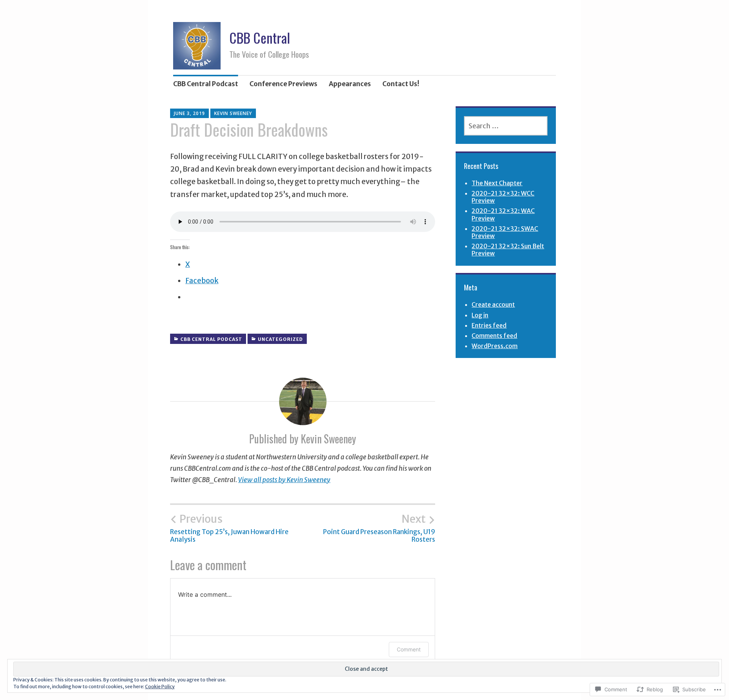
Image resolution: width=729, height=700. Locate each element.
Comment (409, 649)
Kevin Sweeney (233, 113)
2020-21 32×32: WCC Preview (503, 196)
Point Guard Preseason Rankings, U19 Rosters (379, 528)
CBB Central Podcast (205, 84)
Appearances (350, 84)
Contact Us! (400, 84)
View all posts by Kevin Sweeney (284, 480)
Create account (493, 304)
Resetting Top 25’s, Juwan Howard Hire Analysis (229, 528)
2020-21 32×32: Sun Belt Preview (508, 249)
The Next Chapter (497, 183)
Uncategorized (280, 339)
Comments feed (494, 335)
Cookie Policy (160, 686)
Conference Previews (283, 84)
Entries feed (489, 325)
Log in (480, 315)
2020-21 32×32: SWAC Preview (505, 232)
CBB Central (259, 37)
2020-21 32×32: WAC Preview (503, 214)
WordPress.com (495, 346)
